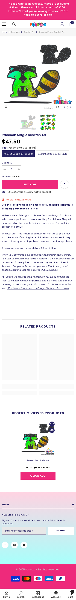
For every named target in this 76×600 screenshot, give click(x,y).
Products (15, 32)
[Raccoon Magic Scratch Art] (38, 438)
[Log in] (62, 24)
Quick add (38, 476)
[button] (64, 107)
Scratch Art (29, 32)
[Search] (14, 24)
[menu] (4, 24)
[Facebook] (5, 545)
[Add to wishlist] (52, 424)
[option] (38, 74)
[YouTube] (24, 545)
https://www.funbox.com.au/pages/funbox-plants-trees (38, 288)
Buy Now (30, 184)
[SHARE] (71, 184)
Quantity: (7, 162)
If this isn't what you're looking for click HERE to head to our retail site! (38, 13)
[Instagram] (14, 545)
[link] (64, 184)
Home (4, 32)
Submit (60, 530)
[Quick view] (52, 430)
